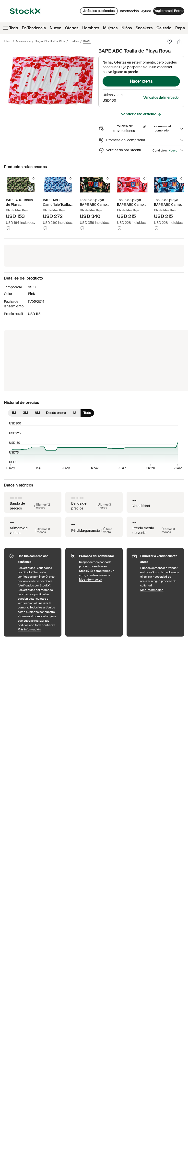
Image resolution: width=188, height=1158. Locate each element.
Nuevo (55, 28)
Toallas (74, 41)
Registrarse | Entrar (168, 11)
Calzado (163, 28)
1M (14, 413)
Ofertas (71, 28)
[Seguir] (33, 178)
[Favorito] (169, 42)
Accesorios (23, 41)
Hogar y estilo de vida (50, 41)
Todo (13, 28)
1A (74, 413)
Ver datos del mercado (160, 97)
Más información (37, 629)
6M (37, 413)
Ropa (180, 28)
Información (129, 12)
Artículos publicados (99, 11)
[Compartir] (179, 42)
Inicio (7, 41)
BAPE (87, 41)
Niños (126, 28)
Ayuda (146, 11)
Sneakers (144, 28)
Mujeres (110, 28)
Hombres (90, 28)
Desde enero (56, 413)
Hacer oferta (141, 81)
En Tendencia (34, 28)
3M (25, 413)
